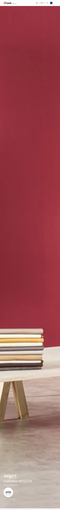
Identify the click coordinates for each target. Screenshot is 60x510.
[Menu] (36, 3)
